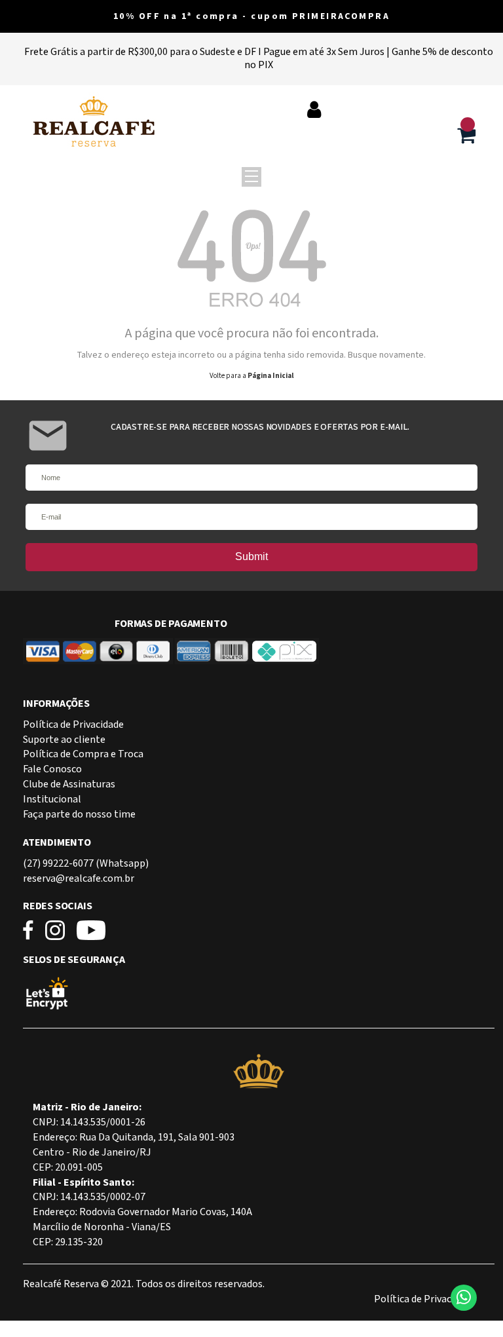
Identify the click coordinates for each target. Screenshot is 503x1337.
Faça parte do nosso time (79, 814)
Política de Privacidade (73, 725)
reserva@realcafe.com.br (78, 879)
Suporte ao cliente (64, 740)
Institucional (52, 799)
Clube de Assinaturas (69, 784)
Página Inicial (270, 376)
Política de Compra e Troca (83, 754)
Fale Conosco (52, 769)
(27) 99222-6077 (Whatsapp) (86, 864)
